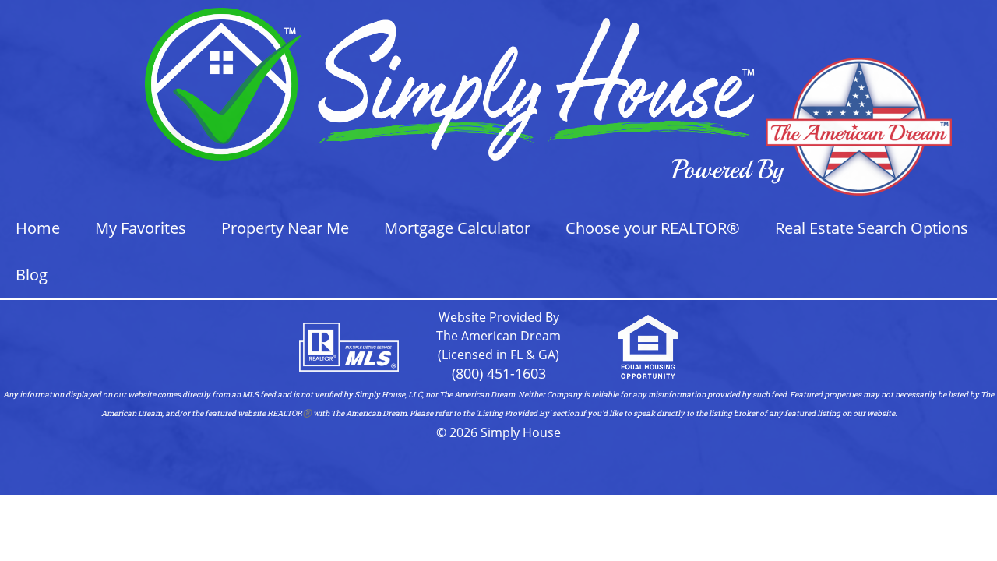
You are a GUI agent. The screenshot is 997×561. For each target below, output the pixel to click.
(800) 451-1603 (499, 373)
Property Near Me (285, 227)
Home (38, 227)
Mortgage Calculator (457, 227)
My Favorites (140, 227)
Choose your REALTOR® (652, 227)
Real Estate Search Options (871, 227)
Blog (32, 274)
